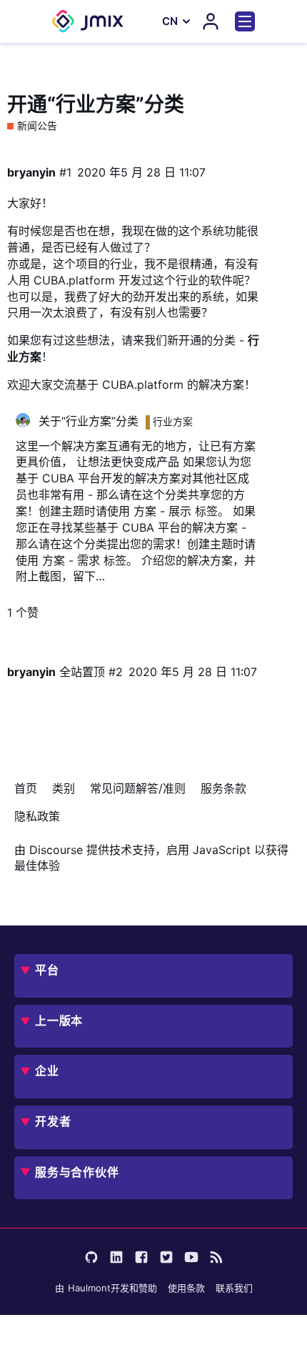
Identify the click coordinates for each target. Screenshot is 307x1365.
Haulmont (89, 1288)
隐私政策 (37, 816)
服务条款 (223, 788)
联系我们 (234, 1288)
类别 (63, 788)
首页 (25, 788)
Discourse (56, 850)
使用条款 (186, 1288)
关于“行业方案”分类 (89, 421)
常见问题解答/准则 (138, 788)
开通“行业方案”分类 (95, 104)
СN (170, 21)
